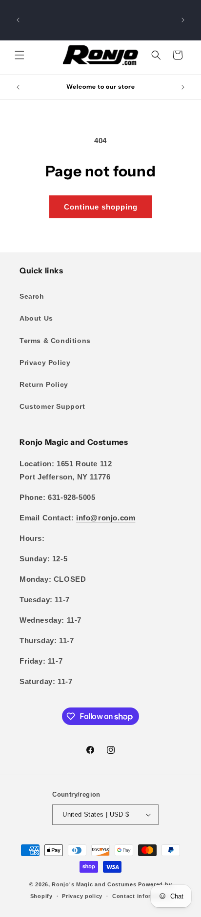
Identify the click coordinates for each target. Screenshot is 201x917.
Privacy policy (82, 896)
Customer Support (52, 406)
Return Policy (44, 384)
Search (32, 296)
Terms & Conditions (55, 340)
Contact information (141, 896)
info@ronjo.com (105, 518)
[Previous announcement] (18, 20)
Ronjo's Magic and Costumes (94, 884)
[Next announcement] (183, 20)
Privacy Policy (45, 362)
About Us (36, 318)
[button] (19, 55)
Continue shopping (101, 207)
